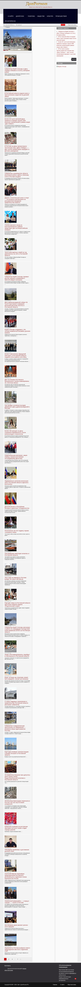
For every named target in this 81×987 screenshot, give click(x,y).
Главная (55, 984)
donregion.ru (73, 973)
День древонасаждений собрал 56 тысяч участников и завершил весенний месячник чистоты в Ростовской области (16, 305)
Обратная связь (72, 24)
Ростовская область (8, 24)
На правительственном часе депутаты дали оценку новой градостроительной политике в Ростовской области (17, 777)
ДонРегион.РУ (24, 984)
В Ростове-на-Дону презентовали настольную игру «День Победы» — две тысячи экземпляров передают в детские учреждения (17, 148)
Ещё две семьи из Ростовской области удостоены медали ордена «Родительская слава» (17, 604)
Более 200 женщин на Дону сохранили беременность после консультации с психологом (15, 432)
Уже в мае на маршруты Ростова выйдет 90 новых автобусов (15, 578)
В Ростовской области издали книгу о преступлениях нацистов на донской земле (17, 95)
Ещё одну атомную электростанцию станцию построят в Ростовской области (17, 753)
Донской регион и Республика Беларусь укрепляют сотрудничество (17, 507)
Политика (31, 16)
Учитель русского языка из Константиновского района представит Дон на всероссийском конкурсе (16, 227)
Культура (50, 16)
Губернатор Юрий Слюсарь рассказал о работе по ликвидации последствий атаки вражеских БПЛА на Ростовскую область (17, 630)
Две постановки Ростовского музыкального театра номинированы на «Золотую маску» (17, 381)
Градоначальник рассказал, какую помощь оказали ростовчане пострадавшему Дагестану (16, 457)
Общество (41, 16)
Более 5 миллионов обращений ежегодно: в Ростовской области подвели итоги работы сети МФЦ (15, 355)
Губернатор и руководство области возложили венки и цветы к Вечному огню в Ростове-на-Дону (17, 175)
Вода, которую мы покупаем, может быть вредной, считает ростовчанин (16, 678)
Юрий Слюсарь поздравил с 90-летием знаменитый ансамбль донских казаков (17, 331)
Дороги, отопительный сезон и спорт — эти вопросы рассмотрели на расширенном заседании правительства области (17, 200)
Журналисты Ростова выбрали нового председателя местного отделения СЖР (17, 949)
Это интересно (10, 21)
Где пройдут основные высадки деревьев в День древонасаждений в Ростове (17, 406)
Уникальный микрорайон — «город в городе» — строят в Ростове (17, 901)
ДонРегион (20, 16)
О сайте (11, 16)
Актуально (19, 24)
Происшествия (61, 16)
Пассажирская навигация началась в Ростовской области (17, 554)
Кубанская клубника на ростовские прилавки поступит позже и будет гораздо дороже (16, 828)
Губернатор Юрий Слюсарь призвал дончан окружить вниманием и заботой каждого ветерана (17, 278)
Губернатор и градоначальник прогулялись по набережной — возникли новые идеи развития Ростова (15, 728)
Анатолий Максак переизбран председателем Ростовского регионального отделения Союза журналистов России (16, 876)
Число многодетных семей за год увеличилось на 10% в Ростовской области (16, 254)
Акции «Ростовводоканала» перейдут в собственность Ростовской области (17, 655)
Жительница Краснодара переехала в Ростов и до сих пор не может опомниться (17, 802)
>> (20, 959)
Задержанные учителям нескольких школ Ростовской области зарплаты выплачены (16, 482)
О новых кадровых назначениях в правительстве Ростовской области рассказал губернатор (16, 703)
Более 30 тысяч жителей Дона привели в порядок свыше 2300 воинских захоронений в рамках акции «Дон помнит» (17, 43)
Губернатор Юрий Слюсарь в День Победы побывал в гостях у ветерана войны (17, 70)
